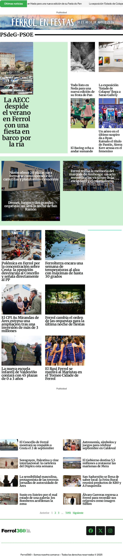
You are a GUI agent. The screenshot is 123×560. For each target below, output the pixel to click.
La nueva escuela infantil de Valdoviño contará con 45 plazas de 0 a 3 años (20, 373)
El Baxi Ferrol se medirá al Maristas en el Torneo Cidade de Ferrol (63, 373)
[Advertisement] (61, 412)
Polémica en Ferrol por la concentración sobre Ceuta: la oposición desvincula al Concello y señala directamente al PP (21, 271)
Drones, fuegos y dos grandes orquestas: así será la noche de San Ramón (30, 206)
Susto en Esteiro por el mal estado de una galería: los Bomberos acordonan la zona (38, 499)
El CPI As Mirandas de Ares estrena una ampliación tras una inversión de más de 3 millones (20, 324)
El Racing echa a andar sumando (82, 149)
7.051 (68, 512)
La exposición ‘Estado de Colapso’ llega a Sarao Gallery (109, 90)
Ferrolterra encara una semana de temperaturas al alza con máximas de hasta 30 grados (64, 270)
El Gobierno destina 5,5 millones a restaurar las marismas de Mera (99, 463)
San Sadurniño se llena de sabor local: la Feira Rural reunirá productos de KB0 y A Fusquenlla (101, 481)
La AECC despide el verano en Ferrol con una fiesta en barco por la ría (16, 122)
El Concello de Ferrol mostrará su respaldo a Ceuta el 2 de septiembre (37, 445)
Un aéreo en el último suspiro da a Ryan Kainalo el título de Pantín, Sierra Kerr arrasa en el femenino (110, 141)
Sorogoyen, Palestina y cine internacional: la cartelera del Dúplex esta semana (39, 463)
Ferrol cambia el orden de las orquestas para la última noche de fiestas (65, 321)
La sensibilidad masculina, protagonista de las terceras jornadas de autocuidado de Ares (39, 481)
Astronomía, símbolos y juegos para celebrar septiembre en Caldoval (99, 445)
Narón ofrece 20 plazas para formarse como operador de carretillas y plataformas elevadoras (30, 175)
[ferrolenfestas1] (61, 28)
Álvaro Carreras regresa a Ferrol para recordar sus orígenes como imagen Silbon (100, 499)
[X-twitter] (100, 530)
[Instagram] (110, 530)
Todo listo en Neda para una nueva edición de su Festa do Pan (42, 3)
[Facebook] (90, 530)
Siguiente (78, 512)
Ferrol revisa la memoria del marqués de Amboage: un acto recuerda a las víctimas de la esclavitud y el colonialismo (92, 176)
